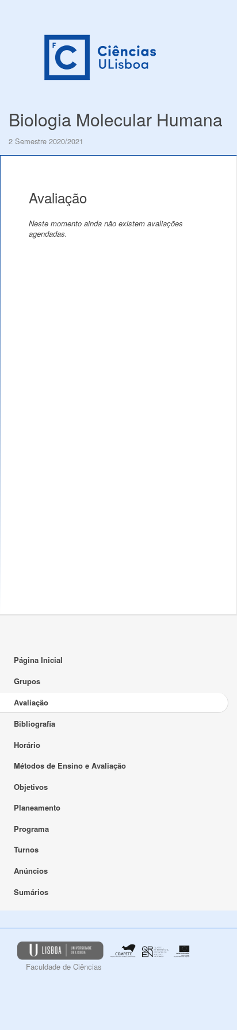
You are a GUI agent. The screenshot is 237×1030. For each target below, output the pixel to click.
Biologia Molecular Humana (116, 119)
